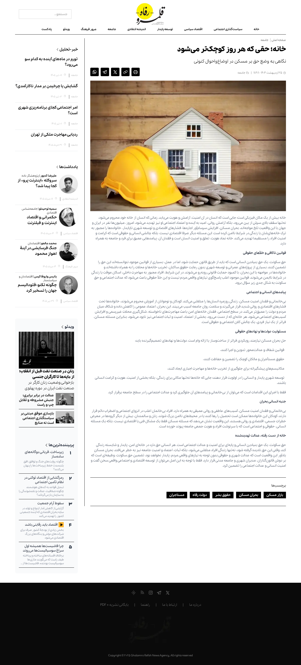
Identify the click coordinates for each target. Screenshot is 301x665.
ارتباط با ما (169, 604)
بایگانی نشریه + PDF (114, 604)
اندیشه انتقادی (136, 29)
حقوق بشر (223, 495)
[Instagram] (150, 593)
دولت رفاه (200, 495)
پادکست (47, 29)
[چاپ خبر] (135, 73)
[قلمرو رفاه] (151, 14)
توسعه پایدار (165, 29)
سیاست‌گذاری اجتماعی (228, 29)
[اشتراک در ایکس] (115, 73)
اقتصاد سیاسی (193, 29)
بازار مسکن (274, 495)
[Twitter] (167, 593)
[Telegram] (159, 593)
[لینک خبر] (125, 73)
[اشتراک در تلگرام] (105, 73)
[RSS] (142, 593)
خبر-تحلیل (68, 49)
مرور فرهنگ (88, 29)
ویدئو (66, 29)
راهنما (145, 604)
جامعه (112, 29)
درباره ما (195, 604)
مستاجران (176, 495)
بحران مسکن (248, 495)
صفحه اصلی (278, 40)
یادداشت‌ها (68, 167)
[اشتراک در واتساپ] (94, 73)
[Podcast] (133, 593)
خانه (256, 29)
